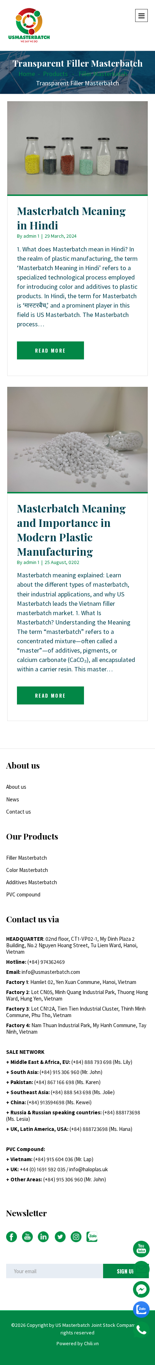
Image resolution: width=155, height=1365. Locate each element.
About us (16, 786)
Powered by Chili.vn (78, 1343)
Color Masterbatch (27, 870)
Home (26, 74)
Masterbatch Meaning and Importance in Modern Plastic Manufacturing (71, 530)
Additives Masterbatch (31, 882)
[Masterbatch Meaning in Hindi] (77, 147)
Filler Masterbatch (103, 74)
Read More (50, 350)
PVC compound (23, 894)
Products (55, 74)
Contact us (18, 811)
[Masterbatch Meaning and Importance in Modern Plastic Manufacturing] (77, 439)
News (12, 799)
